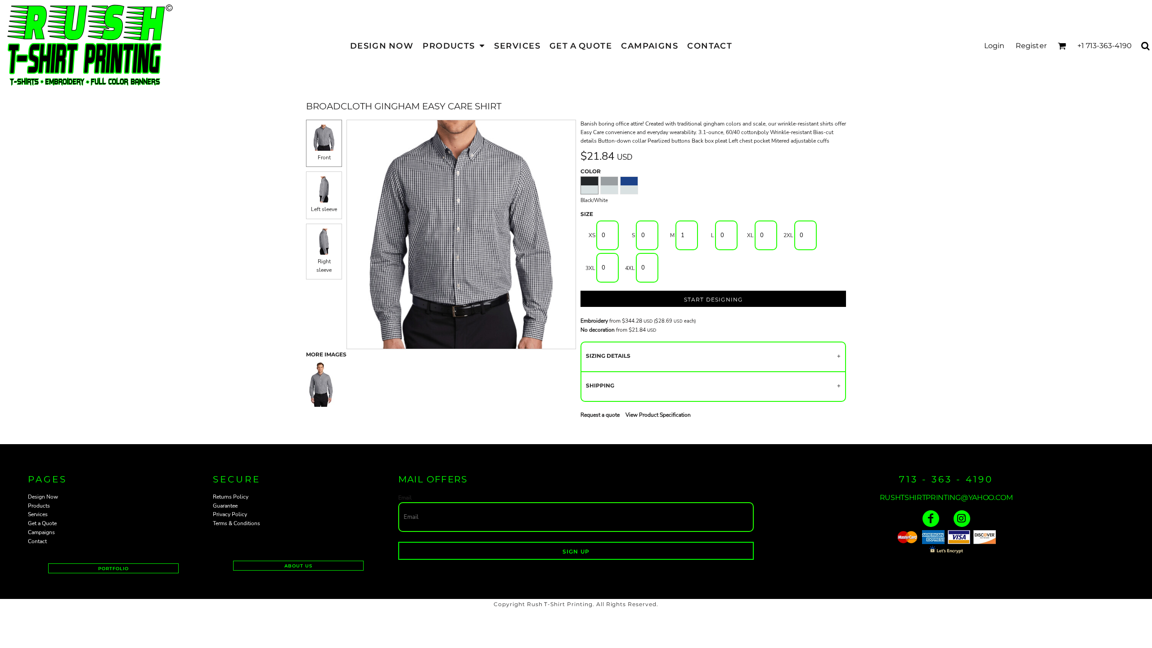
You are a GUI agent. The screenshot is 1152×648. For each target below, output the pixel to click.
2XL (788, 235)
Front (324, 157)
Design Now (43, 496)
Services (38, 514)
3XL (590, 268)
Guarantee (225, 505)
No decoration (597, 329)
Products (39, 505)
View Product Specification (658, 414)
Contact (37, 541)
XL (750, 235)
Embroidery (594, 320)
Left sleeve (324, 209)
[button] (454, 45)
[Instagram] (962, 518)
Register (1031, 45)
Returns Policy (230, 496)
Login (994, 45)
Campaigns (41, 532)
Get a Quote (42, 523)
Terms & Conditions (236, 523)
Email (405, 497)
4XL (630, 268)
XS (592, 235)
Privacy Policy (230, 514)
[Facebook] (930, 518)
